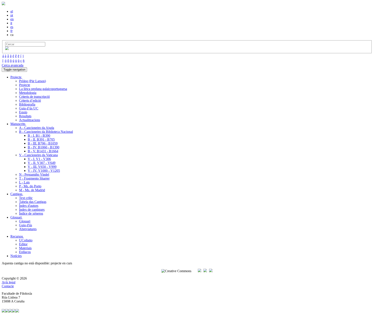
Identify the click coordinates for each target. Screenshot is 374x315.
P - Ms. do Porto (30, 186)
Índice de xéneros (31, 213)
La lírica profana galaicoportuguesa (43, 89)
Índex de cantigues (32, 209)
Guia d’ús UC (28, 108)
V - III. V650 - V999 (42, 167)
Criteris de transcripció (34, 96)
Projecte (24, 85)
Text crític (26, 198)
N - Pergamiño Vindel (34, 174)
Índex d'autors (28, 205)
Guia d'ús (25, 225)
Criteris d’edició (30, 100)
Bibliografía (27, 104)
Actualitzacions (29, 120)
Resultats (25, 116)
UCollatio (25, 240)
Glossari (24, 221)
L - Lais (24, 182)
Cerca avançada (12, 65)
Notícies (16, 256)
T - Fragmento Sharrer (34, 178)
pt (11, 15)
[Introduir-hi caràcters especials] (7, 49)
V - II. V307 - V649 (41, 163)
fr (11, 31)
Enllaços (25, 252)
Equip (23, 112)
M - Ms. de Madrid (32, 190)
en (12, 19)
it (11, 23)
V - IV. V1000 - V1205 (44, 170)
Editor (23, 244)
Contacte (8, 286)
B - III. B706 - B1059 (43, 143)
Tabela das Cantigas (32, 202)
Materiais (25, 248)
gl (11, 11)
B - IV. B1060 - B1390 (43, 147)
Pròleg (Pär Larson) (32, 81)
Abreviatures (28, 229)
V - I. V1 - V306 (39, 159)
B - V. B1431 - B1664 (43, 151)
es (11, 27)
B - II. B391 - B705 (41, 139)
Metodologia (27, 93)
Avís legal (8, 282)
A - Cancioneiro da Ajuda (36, 128)
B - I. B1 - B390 (39, 135)
